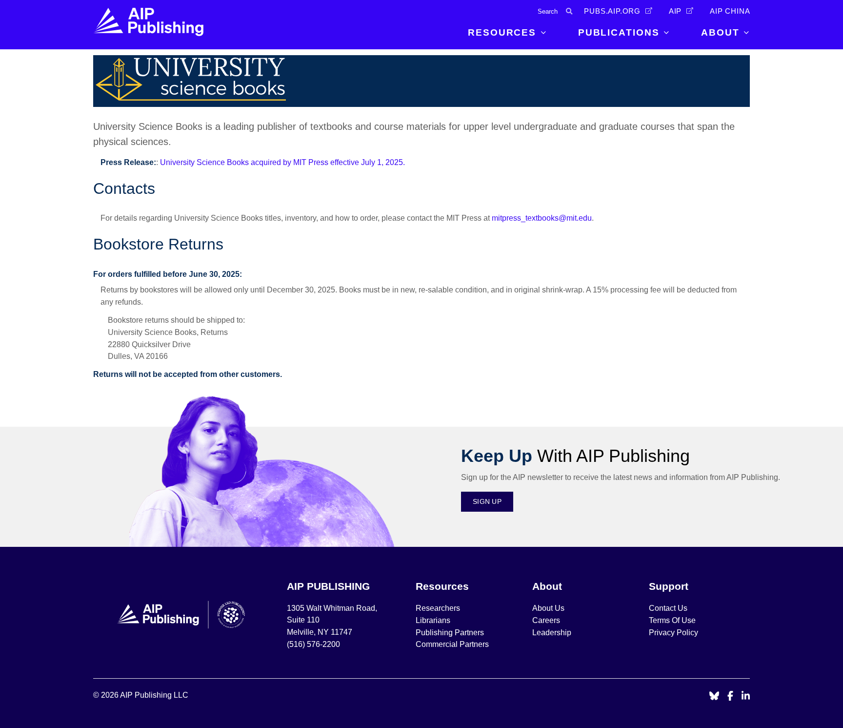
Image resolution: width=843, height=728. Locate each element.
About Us (548, 608)
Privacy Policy (673, 632)
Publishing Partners (450, 632)
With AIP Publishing (575, 456)
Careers (547, 620)
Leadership (551, 632)
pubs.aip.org (612, 11)
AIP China (730, 11)
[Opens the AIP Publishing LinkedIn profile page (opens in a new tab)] (746, 696)
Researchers (438, 608)
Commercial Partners (452, 644)
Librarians (433, 620)
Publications (619, 32)
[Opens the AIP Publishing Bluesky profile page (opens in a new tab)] (714, 696)
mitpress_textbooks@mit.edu (542, 218)
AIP (675, 11)
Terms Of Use (672, 620)
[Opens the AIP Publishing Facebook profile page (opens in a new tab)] (730, 696)
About (720, 32)
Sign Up (487, 501)
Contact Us (668, 608)
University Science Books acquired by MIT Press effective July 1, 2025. (282, 162)
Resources (502, 32)
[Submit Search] (569, 11)
